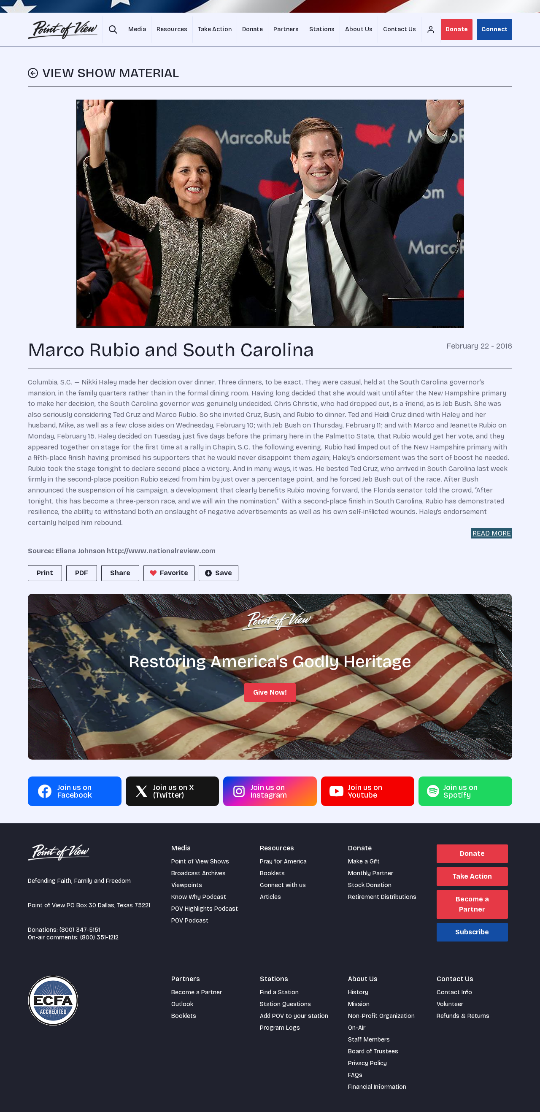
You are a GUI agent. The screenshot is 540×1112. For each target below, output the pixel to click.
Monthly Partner (370, 873)
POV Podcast (189, 920)
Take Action (472, 876)
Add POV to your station (294, 1016)
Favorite (174, 573)
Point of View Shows (200, 861)
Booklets (272, 873)
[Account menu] (430, 29)
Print (45, 573)
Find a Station (279, 992)
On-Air (356, 1027)
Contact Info (454, 992)
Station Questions (285, 1004)
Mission (359, 1004)
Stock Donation (370, 885)
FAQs (355, 1075)
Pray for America (283, 861)
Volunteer (450, 1004)
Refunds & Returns (463, 1016)
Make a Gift (364, 861)
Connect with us (283, 885)
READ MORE (491, 533)
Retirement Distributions (382, 897)
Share (120, 573)
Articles (270, 897)
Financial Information (377, 1086)
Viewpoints (186, 885)
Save (223, 573)
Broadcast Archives (198, 873)
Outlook (182, 1004)
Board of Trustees (373, 1051)
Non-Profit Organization (381, 1016)
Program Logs (280, 1027)
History (358, 992)
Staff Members (369, 1039)
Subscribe (472, 932)
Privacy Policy (367, 1063)
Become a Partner (472, 904)
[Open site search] (113, 29)
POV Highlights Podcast (204, 908)
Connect (494, 29)
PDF (81, 573)
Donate (457, 29)
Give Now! (270, 692)
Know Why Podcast (198, 897)
